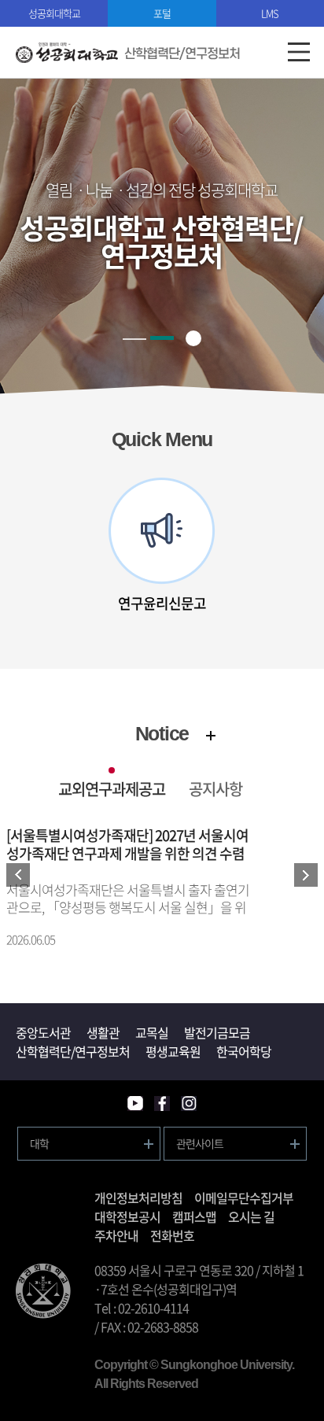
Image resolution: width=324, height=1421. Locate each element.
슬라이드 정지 (193, 338)
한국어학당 (243, 1051)
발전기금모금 (217, 1032)
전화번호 (172, 1235)
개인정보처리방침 (138, 1197)
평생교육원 (173, 1051)
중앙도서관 (43, 1032)
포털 (162, 13)
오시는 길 (251, 1216)
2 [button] (162, 338)
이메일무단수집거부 (243, 1197)
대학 (39, 1143)
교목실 (151, 1032)
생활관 (103, 1032)
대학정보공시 (127, 1216)
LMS (269, 13)
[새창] (135, 1103)
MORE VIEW (211, 735)
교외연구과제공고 (111, 788)
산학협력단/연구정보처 (73, 1051)
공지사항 (215, 788)
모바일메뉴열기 (298, 52)
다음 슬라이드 (286, 546)
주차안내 (116, 1235)
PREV (18, 875)
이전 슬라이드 (37, 546)
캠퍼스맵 (194, 1216)
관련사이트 (199, 1143)
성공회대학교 (54, 13)
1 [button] (134, 339)
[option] (162, 546)
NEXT (306, 875)
